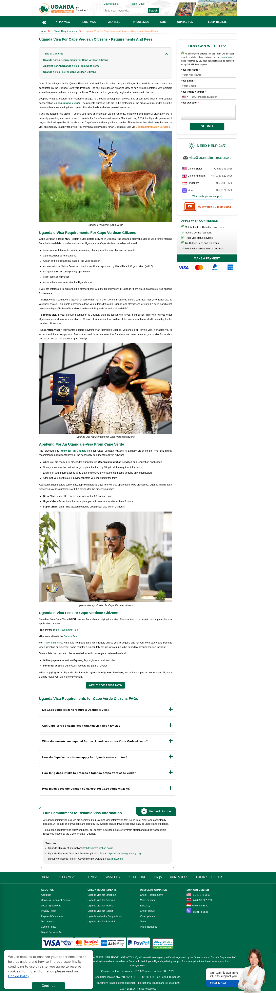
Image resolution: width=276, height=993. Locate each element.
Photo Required (148, 926)
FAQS (158, 877)
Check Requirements (65, 31)
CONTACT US (179, 877)
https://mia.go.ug (114, 858)
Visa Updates (147, 916)
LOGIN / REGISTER (209, 877)
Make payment (148, 900)
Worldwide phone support (207, 196)
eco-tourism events (69, 103)
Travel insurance (52, 642)
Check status (111, 3)
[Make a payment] (207, 263)
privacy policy (227, 57)
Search (153, 10)
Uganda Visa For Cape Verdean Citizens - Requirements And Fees (121, 31)
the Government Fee (67, 630)
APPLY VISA (66, 877)
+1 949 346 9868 (223, 168)
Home (43, 31)
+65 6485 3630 (224, 183)
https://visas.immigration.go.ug (124, 853)
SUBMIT (207, 126)
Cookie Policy (48, 926)
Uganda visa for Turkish (100, 910)
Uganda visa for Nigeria (100, 905)
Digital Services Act (51, 932)
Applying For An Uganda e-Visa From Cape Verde (71, 66)
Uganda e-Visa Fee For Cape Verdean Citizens (69, 72)
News (143, 921)
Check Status (147, 910)
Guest (142, 3)
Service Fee (70, 636)
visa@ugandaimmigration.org (210, 157)
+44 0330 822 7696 (222, 175)
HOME (46, 877)
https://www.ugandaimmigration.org (71, 9)
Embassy (145, 905)
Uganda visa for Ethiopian (101, 895)
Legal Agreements (51, 905)
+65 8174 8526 (224, 190)
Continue (48, 985)
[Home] (44, 21)
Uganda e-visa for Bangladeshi (104, 916)
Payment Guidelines (52, 916)
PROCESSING (137, 877)
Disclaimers (47, 921)
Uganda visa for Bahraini (101, 921)
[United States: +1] (184, 96)
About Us (46, 895)
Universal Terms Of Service (56, 900)
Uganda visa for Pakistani (101, 900)
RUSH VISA (89, 877)
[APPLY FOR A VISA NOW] (105, 685)
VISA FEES (112, 877)
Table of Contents (53, 53)
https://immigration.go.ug (99, 848)
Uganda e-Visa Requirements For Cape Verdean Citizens (75, 60)
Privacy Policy (48, 910)
